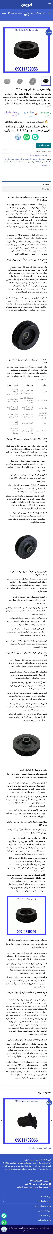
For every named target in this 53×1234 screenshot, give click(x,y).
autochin (44, 165)
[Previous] (47, 50)
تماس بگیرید (44, 145)
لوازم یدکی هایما (44, 1220)
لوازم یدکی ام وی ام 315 (34, 13)
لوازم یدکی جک (45, 1196)
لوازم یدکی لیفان (44, 1201)
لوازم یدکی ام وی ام (43, 1206)
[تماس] (4, 1229)
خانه (49, 13)
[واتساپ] (4, 1222)
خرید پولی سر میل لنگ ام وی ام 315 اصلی (30, 159)
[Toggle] (3, 1196)
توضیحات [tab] (46, 184)
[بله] (4, 1216)
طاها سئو (26, 1231)
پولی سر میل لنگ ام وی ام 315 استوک (16, 162)
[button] (49, 4)
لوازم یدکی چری (44, 1211)
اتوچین (26, 4)
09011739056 (36, 1181)
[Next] (4, 50)
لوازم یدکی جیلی (44, 1215)
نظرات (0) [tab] (45, 189)
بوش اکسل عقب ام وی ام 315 (40, 1148)
